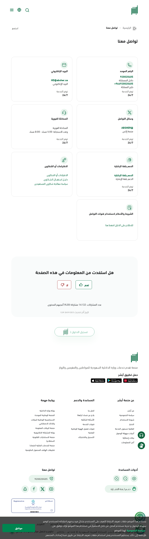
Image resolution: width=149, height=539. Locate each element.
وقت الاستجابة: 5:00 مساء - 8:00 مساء (49, 131)
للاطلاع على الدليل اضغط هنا (119, 225)
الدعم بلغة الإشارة (123, 175)
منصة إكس (127, 131)
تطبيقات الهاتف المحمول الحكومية (40, 450)
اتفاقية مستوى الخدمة (124, 428)
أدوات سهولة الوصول (125, 433)
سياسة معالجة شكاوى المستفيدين (51, 183)
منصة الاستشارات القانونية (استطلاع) (44, 439)
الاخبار (131, 424)
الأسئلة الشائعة (87, 419)
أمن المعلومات (127, 442)
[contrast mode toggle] (134, 478)
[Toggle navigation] (11, 10)
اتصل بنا (91, 410)
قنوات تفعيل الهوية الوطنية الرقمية (82, 430)
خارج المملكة (127, 87)
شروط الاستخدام (127, 419)
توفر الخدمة (127, 91)
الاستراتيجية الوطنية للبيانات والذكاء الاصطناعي (43, 421)
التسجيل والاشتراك (86, 437)
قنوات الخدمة (88, 424)
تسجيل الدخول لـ (79, 331)
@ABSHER (127, 127)
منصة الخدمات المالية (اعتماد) (42, 445)
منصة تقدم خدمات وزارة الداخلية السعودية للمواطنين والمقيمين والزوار (98, 367)
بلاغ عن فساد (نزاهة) (85, 415)
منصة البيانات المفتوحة (45, 428)
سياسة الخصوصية (126, 415)
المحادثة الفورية (60, 128)
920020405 (126, 76)
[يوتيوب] (51, 489)
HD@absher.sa (59, 80)
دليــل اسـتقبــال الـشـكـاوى (56, 179)
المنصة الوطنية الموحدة (45, 415)
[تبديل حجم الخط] (125, 478)
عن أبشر (131, 410)
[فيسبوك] (34, 489)
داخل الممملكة (126, 80)
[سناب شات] (25, 489)
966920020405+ (123, 83)
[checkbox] (84, 284)
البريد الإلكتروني (60, 83)
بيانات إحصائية (128, 438)
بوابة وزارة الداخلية (47, 410)
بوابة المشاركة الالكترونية (44, 432)
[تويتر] (42, 489)
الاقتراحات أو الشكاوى (57, 175)
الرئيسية (127, 27)
